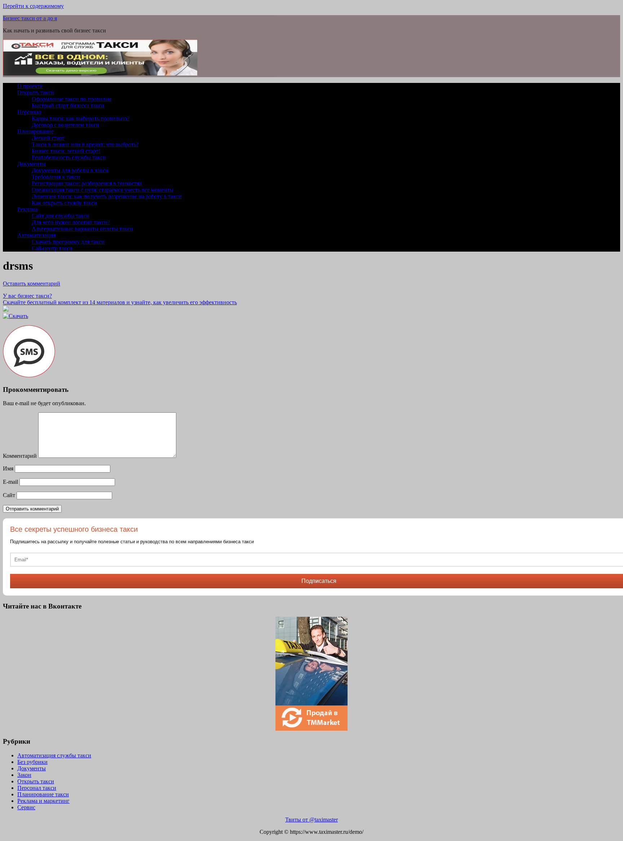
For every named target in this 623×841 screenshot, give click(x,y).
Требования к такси (56, 177)
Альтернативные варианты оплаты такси (82, 229)
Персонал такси (36, 788)
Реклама (27, 209)
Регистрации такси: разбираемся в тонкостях (87, 183)
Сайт (9, 495)
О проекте (30, 86)
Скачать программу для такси (68, 242)
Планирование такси (43, 794)
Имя (8, 468)
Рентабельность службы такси (69, 157)
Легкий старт (48, 138)
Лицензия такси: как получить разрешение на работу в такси (107, 196)
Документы (31, 164)
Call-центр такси (52, 248)
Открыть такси (35, 92)
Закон (24, 775)
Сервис (26, 807)
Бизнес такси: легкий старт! (66, 151)
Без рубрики (32, 762)
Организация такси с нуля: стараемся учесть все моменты (102, 190)
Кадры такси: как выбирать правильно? (80, 118)
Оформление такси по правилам (71, 99)
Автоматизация (36, 235)
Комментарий (20, 456)
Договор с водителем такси (65, 125)
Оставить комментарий (31, 283)
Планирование (35, 131)
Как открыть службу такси (64, 203)
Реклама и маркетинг (43, 801)
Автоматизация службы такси (54, 755)
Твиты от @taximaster (311, 819)
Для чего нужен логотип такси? (71, 222)
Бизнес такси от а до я (30, 18)
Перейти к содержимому (33, 6)
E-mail (10, 482)
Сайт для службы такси (60, 216)
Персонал (29, 112)
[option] (311, 674)
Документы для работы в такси (70, 170)
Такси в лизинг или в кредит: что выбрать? (85, 144)
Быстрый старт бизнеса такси (68, 105)
